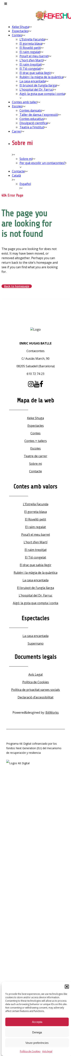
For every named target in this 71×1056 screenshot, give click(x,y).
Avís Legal (35, 674)
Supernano (36, 643)
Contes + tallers (35, 441)
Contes (35, 433)
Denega (37, 1032)
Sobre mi (35, 464)
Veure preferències (37, 1042)
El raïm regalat (35, 527)
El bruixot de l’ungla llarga (35, 588)
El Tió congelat (35, 557)
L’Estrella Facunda (35, 504)
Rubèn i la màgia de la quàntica (35, 572)
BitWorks (52, 712)
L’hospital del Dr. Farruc (35, 595)
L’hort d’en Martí (35, 542)
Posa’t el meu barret (35, 534)
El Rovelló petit (35, 519)
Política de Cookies (30, 1051)
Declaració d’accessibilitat (35, 697)
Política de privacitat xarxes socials (35, 690)
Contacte (35, 471)
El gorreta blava (35, 512)
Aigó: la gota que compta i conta (35, 603)
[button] (67, 987)
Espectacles (35, 426)
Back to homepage (16, 286)
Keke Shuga (35, 418)
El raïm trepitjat (36, 550)
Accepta (37, 1021)
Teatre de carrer (35, 456)
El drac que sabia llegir (35, 565)
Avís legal (47, 1051)
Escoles (35, 448)
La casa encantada (35, 580)
